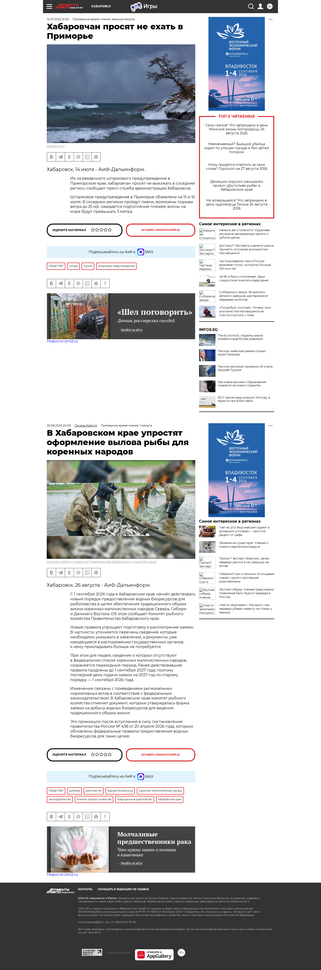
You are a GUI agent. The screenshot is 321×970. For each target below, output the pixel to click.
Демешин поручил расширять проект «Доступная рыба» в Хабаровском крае (236, 186)
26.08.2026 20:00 (59, 425)
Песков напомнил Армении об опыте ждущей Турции (245, 368)
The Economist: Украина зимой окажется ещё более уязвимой (240, 337)
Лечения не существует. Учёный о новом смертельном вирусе (243, 544)
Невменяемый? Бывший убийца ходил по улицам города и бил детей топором (236, 148)
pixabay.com (56, 146)
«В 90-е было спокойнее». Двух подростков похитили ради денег (244, 278)
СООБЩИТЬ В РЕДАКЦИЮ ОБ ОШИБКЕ (123, 889)
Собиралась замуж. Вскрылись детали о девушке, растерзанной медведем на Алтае (243, 295)
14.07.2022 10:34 (58, 19)
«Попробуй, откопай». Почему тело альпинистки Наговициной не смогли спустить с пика (245, 311)
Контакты (85, 889)
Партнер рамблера (118, 952)
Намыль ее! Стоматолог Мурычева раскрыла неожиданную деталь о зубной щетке (244, 233)
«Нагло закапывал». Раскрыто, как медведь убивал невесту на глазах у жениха (245, 608)
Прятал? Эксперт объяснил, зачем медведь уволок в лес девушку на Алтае (244, 562)
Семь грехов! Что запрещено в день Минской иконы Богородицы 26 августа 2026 (236, 129)
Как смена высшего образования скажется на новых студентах (242, 383)
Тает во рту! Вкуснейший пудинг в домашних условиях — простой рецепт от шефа (244, 531)
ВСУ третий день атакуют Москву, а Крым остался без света (244, 399)
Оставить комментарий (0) (160, 230)
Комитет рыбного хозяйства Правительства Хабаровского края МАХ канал (102, 561)
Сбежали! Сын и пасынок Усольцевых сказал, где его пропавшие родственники (246, 577)
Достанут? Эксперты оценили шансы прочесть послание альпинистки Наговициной (246, 249)
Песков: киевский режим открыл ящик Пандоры (242, 352)
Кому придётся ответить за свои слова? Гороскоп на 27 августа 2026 (236, 167)
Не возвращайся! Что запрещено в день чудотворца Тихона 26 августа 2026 (236, 204)
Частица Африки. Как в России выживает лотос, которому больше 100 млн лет (245, 264)
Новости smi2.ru (62, 341)
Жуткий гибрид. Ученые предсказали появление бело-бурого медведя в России (246, 593)
